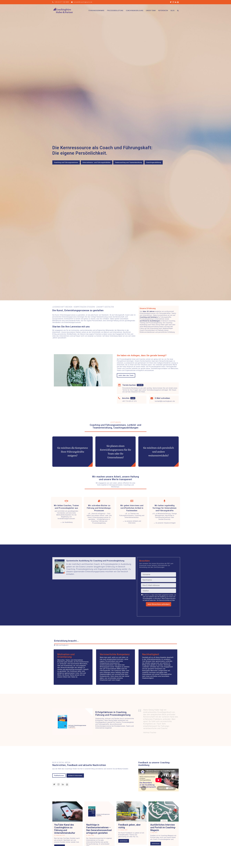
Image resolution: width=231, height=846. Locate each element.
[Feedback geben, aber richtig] (131, 811)
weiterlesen (124, 841)
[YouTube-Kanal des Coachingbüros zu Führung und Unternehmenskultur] (67, 811)
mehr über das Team (126, 375)
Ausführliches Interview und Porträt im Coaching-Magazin (163, 827)
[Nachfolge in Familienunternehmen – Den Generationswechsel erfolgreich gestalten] (99, 811)
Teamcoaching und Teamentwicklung (128, 162)
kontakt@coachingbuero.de (83, 2)
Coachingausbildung (153, 162)
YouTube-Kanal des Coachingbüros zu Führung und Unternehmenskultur (64, 828)
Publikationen (59, 775)
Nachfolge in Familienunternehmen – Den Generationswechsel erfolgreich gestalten (99, 828)
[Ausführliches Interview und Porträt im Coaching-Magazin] (163, 811)
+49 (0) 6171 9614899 (61, 2)
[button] (178, 10)
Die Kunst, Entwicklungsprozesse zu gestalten (100, 517)
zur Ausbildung (67, 522)
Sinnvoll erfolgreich (98, 513)
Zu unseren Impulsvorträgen (166, 523)
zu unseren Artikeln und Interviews (133, 522)
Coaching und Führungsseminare (66, 162)
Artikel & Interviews (75, 775)
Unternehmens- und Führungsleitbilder (96, 162)
